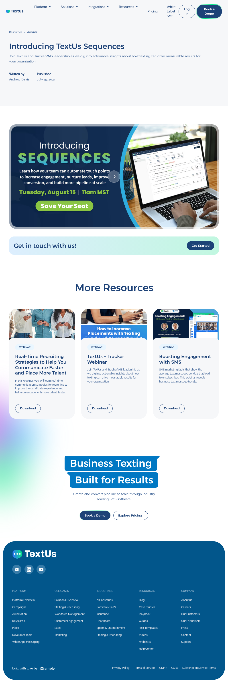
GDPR (163, 667)
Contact (186, 635)
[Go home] (15, 11)
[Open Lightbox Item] (114, 176)
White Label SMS (171, 11)
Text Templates (148, 627)
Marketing (61, 635)
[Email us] (16, 569)
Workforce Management (70, 614)
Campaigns (19, 607)
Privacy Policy (121, 667)
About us (186, 600)
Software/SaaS (106, 607)
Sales (58, 627)
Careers (186, 607)
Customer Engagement (69, 621)
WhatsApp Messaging (25, 641)
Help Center (146, 648)
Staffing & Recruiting (67, 607)
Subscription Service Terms (199, 667)
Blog (142, 600)
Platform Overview (23, 600)
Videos (143, 635)
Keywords (18, 621)
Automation (19, 614)
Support (186, 641)
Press (184, 627)
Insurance (103, 614)
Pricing (153, 11)
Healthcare (103, 621)
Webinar (32, 32)
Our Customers (190, 614)
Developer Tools (22, 635)
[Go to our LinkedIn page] (29, 569)
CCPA (174, 667)
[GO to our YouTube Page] (41, 569)
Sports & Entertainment (111, 627)
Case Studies (147, 607)
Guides (143, 621)
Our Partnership (190, 621)
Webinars (145, 641)
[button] (43, 7)
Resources (15, 32)
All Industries (105, 600)
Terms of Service (144, 667)
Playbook (144, 614)
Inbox (15, 627)
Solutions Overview (66, 600)
